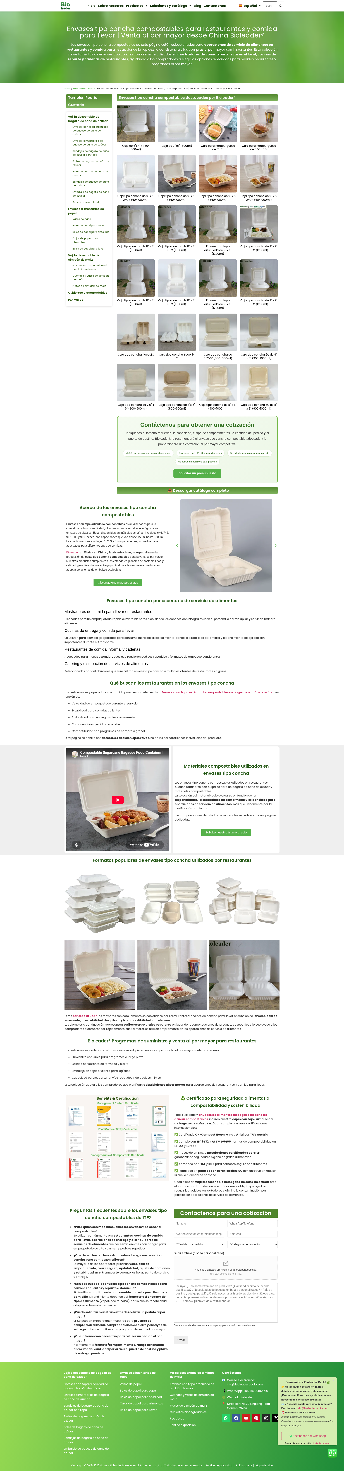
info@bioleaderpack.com (245, 1384)
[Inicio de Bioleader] (67, 5)
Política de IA (244, 1465)
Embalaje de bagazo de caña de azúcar (91, 194)
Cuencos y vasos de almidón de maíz (91, 277)
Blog (197, 5)
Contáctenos (215, 5)
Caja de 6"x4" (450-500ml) (136, 148)
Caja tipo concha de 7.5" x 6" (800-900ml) (136, 407)
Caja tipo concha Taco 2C (136, 355)
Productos (135, 5)
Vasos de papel (82, 219)
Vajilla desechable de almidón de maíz (83, 257)
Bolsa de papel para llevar (88, 248)
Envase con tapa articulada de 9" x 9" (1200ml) (217, 250)
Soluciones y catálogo (168, 5)
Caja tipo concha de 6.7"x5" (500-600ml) (218, 356)
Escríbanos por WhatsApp (309, 1435)
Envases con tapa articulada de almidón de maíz (90, 267)
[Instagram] (266, 1418)
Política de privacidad (219, 1465)
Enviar (181, 1339)
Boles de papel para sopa (88, 225)
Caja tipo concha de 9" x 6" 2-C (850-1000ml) (135, 198)
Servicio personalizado (86, 202)
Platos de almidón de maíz (89, 286)
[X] (276, 1418)
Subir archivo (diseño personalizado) (199, 1253)
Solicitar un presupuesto (197, 473)
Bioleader (72, 552)
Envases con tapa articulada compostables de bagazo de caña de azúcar (218, 692)
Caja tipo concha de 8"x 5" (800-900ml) (177, 407)
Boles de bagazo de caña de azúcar (90, 173)
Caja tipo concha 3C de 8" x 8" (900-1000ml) (259, 407)
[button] (177, 545)
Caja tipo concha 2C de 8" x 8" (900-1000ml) (259, 356)
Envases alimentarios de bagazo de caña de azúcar (89, 142)
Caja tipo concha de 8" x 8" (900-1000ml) (217, 407)
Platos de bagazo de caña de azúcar (91, 163)
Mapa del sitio (264, 1465)
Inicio (91, 5)
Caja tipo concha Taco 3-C (177, 356)
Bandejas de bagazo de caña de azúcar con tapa (91, 153)
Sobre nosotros (111, 5)
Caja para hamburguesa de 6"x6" (218, 148)
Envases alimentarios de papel (86, 211)
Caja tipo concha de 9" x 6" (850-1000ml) (176, 198)
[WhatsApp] (226, 1418)
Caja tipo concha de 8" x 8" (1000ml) (135, 248)
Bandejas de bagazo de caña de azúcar (91, 183)
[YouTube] (246, 1418)
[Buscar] (280, 5)
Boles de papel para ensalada (91, 232)
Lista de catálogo (321, 1443)
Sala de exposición (84, 88)
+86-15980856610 (255, 1391)
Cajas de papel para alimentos (85, 240)
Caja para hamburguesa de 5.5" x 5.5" (259, 148)
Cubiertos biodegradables (87, 293)
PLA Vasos (75, 300)
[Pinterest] (256, 1418)
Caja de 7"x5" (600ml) (177, 146)
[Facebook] (236, 1418)
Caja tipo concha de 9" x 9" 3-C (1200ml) (258, 248)
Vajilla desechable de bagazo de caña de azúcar (88, 119)
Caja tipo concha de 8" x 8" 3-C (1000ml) (176, 248)
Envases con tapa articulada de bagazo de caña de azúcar (90, 130)
